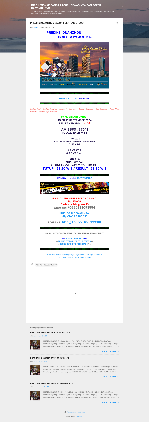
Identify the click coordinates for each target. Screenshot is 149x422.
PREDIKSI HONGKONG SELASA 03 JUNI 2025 (50, 332)
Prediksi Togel (35, 109)
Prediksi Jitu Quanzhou (67, 109)
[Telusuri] (121, 6)
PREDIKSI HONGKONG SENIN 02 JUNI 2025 (49, 358)
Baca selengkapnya (109, 351)
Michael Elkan (79, 416)
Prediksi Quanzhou (50, 109)
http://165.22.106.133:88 (81, 222)
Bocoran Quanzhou (86, 109)
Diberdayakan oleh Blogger (76, 412)
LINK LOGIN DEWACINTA (74, 213)
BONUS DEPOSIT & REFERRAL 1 (74, 244)
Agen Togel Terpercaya (94, 255)
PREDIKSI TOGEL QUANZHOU (46, 265)
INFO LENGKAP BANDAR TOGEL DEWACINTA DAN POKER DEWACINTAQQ (66, 6)
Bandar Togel (86, 257)
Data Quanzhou (101, 109)
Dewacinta (51, 255)
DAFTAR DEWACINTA (74, 238)
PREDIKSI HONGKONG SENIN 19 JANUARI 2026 (51, 383)
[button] (117, 23)
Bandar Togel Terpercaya (65, 255)
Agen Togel (76, 257)
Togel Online (79, 255)
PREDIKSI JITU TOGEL (69, 98)
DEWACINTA (84, 177)
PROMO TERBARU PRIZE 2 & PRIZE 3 (74, 241)
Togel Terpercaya (64, 257)
